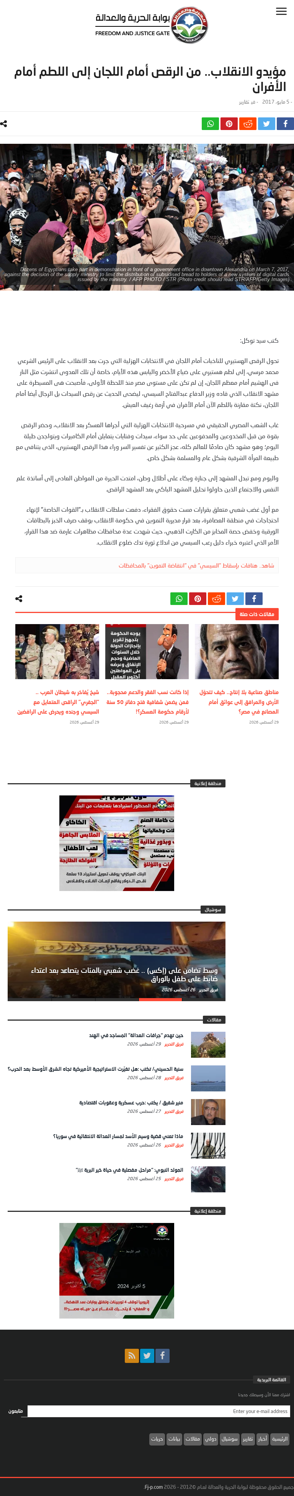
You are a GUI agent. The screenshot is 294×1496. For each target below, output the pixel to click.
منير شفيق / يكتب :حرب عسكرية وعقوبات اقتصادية (131, 1102)
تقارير (244, 102)
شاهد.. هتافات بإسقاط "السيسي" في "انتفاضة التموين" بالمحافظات (196, 565)
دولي (210, 1439)
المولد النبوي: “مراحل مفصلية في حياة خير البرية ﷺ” (129, 1170)
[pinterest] (229, 123)
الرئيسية (279, 1439)
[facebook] (285, 123)
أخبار (262, 1439)
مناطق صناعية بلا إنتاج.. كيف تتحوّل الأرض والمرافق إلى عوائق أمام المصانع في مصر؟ (239, 701)
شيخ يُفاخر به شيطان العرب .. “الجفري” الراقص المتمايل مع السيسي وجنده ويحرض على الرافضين (58, 701)
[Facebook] (162, 1356)
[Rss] (132, 1356)
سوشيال (230, 1439)
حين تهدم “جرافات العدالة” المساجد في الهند (136, 1035)
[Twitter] (147, 1356)
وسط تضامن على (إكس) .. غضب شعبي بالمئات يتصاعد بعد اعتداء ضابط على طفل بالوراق (124, 974)
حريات (157, 1439)
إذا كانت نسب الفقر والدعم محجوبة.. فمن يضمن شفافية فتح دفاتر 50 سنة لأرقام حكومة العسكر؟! (147, 701)
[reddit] (247, 123)
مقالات (193, 1439)
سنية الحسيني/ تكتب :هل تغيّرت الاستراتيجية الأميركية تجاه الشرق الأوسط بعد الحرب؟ (95, 1069)
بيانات (174, 1439)
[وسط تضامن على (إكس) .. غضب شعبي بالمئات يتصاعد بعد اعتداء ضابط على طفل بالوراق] (116, 960)
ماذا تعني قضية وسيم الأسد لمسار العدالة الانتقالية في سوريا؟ (118, 1136)
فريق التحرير (208, 989)
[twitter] (266, 123)
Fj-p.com (154, 1487)
